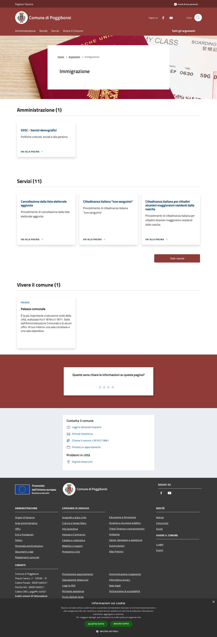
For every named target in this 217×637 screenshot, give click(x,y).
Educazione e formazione (122, 517)
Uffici (18, 529)
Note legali (115, 585)
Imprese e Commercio (73, 534)
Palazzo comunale (33, 308)
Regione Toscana (24, 4)
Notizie (160, 517)
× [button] (213, 602)
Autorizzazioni (117, 546)
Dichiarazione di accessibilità (124, 591)
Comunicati (162, 523)
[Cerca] (198, 17)
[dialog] (108, 618)
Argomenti (74, 57)
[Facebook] (162, 17)
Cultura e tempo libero (74, 523)
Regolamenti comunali (27, 557)
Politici (18, 540)
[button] (108, 631)
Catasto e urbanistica (73, 540)
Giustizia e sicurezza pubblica (125, 523)
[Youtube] (170, 17)
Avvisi (159, 529)
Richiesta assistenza (73, 591)
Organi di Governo (25, 517)
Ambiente (114, 534)
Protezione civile (71, 552)
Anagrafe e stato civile (74, 517)
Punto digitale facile (73, 597)
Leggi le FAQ (68, 585)
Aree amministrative (26, 523)
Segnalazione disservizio (75, 580)
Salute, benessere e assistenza (125, 540)
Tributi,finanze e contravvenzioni (127, 529)
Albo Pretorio (116, 551)
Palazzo (25, 302)
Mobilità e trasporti (72, 546)
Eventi (159, 550)
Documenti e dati (24, 552)
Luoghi (159, 544)
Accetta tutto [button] (96, 624)
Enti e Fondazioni (24, 534)
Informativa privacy (119, 580)
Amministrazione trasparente (125, 574)
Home (61, 57)
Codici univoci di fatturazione (31, 596)
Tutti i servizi (177, 258)
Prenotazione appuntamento (77, 574)
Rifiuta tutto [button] (121, 623)
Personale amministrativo (29, 546)
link (139, 617)
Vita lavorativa (70, 529)
